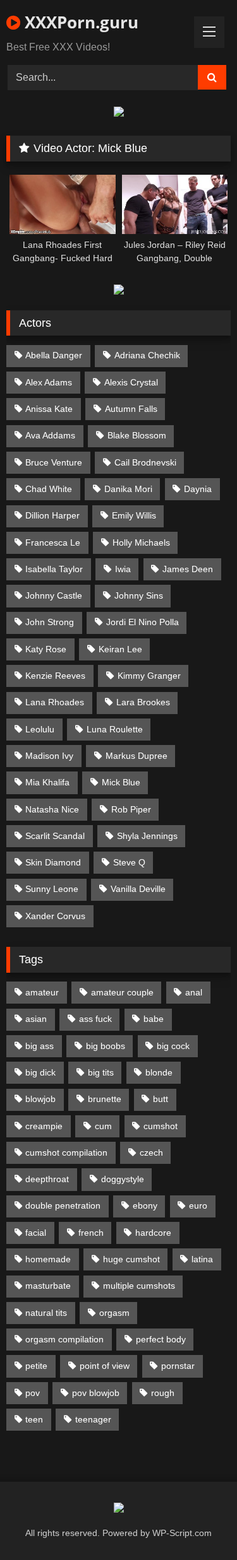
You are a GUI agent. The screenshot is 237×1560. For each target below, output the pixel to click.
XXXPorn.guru (79, 22)
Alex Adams (48, 382)
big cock (173, 1046)
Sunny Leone (51, 889)
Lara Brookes (143, 702)
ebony (145, 1205)
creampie (44, 1126)
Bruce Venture (53, 462)
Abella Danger (53, 355)
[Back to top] (198, 1522)
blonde (159, 1072)
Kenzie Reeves (55, 676)
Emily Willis (134, 515)
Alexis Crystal (131, 382)
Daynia (198, 489)
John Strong (49, 622)
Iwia (123, 569)
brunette (104, 1099)
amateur (42, 992)
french (91, 1233)
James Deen (187, 569)
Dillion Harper (52, 515)
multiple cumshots (139, 1286)
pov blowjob (95, 1393)
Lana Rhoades (54, 702)
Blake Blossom (136, 435)
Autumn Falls (131, 409)
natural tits (46, 1313)
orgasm (114, 1313)
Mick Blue (121, 782)
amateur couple (122, 992)
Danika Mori (128, 489)
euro (198, 1205)
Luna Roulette (115, 729)
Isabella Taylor (54, 569)
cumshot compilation (66, 1152)
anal (193, 992)
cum (103, 1126)
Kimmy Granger (149, 676)
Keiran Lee (120, 649)
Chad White (48, 489)
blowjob (40, 1099)
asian (36, 1019)
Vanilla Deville (138, 889)
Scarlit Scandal (55, 836)
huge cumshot (131, 1259)
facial (35, 1233)
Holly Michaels (141, 542)
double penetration (62, 1205)
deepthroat (47, 1179)
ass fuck (95, 1019)
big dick (40, 1072)
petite (36, 1366)
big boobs (105, 1046)
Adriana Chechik (147, 355)
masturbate (48, 1286)
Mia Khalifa (47, 782)
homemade (48, 1259)
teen (34, 1419)
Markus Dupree (136, 756)
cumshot (160, 1126)
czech (151, 1152)
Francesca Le (52, 542)
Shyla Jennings (147, 836)
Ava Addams (50, 435)
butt (160, 1099)
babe (153, 1019)
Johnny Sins (138, 595)
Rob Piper (131, 809)
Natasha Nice (52, 809)
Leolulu (39, 729)
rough (162, 1393)
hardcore (153, 1233)
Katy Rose (45, 649)
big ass (39, 1046)
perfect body (161, 1339)
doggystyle (122, 1179)
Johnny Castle (53, 595)
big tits (101, 1072)
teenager (93, 1419)
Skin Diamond (53, 862)
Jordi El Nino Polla (142, 622)
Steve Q (129, 862)
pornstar (178, 1366)
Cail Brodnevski (145, 462)
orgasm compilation (64, 1339)
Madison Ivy (49, 756)
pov (32, 1393)
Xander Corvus (55, 916)
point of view (105, 1366)
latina (202, 1259)
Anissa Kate (49, 409)
